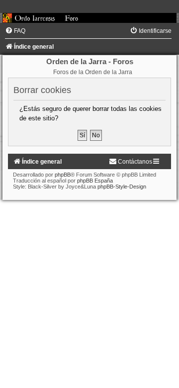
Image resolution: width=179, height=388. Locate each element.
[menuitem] (15, 30)
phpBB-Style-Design (121, 187)
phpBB (63, 175)
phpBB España (95, 181)
